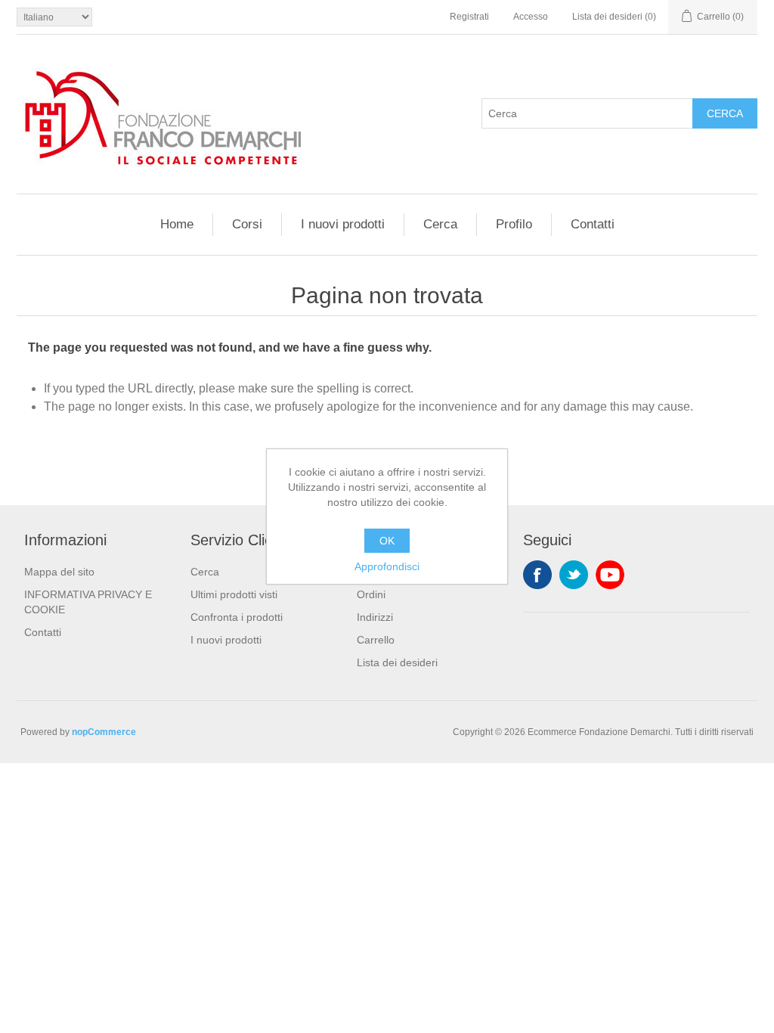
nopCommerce (104, 732)
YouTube (610, 574)
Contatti (593, 224)
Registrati (469, 16)
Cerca (725, 113)
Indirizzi (375, 617)
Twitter (573, 574)
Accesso (530, 16)
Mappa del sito (59, 572)
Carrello (376, 640)
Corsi (247, 224)
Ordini (371, 594)
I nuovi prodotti (343, 224)
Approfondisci (387, 566)
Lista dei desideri (397, 662)
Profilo (514, 224)
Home (177, 224)
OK (387, 541)
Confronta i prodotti (236, 617)
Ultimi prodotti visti (233, 594)
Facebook (537, 574)
